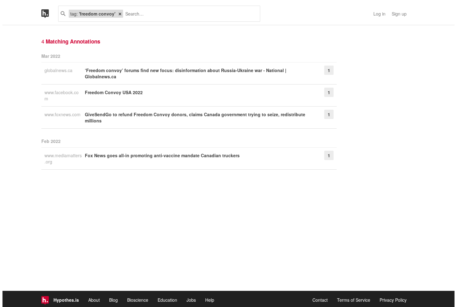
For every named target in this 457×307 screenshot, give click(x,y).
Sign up (399, 13)
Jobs (191, 300)
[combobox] (189, 14)
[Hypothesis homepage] (49, 14)
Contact (320, 300)
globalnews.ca (59, 70)
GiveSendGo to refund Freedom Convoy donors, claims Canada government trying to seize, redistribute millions (195, 117)
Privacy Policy (393, 300)
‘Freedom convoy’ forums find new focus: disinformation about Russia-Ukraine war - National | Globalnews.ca (185, 73)
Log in (379, 13)
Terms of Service (353, 300)
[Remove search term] (120, 14)
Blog (113, 300)
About (94, 300)
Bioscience (137, 300)
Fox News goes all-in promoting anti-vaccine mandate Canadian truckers (162, 155)
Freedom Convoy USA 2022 (114, 92)
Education (167, 300)
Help (209, 300)
